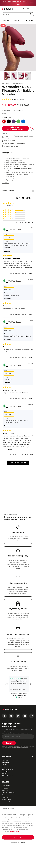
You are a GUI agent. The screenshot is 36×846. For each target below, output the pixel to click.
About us (5, 760)
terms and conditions (15, 747)
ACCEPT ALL (18, 837)
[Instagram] (11, 716)
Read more (8, 449)
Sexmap (5, 764)
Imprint (4, 773)
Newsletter (5, 762)
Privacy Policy (15, 831)
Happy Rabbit (6, 799)
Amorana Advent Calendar (7, 770)
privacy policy (25, 747)
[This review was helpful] (27, 273)
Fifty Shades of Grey (8, 792)
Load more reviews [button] (18, 463)
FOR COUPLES (30, 21)
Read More (5, 183)
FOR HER (5, 21)
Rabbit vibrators (17, 83)
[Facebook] (4, 716)
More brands (6, 802)
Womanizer (6, 83)
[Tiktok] (31, 716)
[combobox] (24, 222)
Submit (9, 743)
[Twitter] (18, 716)
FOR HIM (16, 21)
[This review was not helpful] (31, 273)
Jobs (3, 767)
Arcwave (5, 788)
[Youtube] (24, 716)
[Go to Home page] (7, 9)
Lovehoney (5, 797)
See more (7, 251)
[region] (14, 210)
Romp (4, 795)
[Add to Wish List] (31, 128)
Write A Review (25, 198)
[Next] (33, 76)
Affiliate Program (7, 776)
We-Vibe (5, 790)
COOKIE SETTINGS (18, 842)
